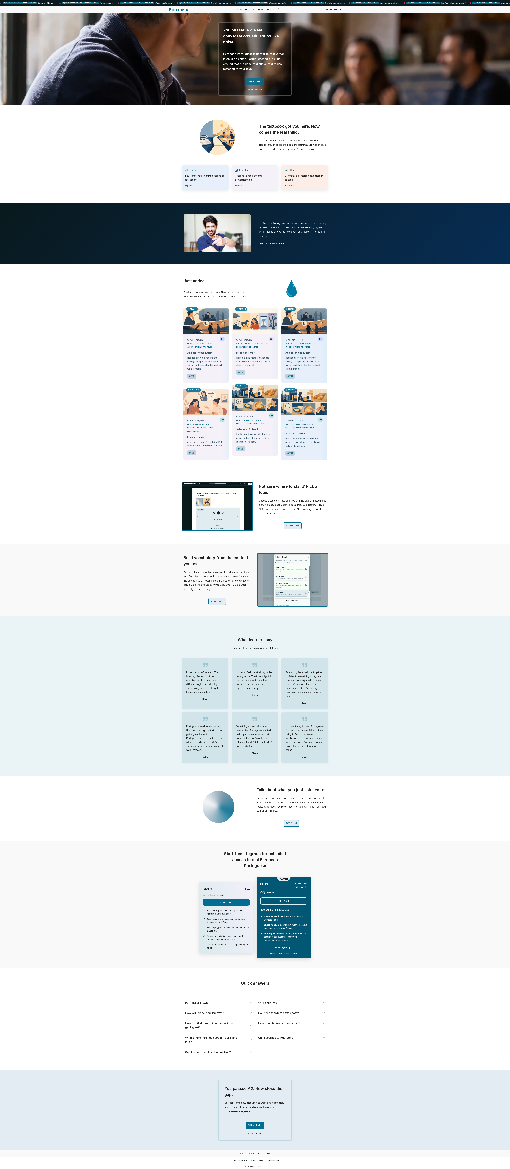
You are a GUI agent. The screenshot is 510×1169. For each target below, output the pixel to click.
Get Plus (284, 901)
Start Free (226, 902)
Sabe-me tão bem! (247, 429)
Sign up (337, 9)
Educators (253, 1154)
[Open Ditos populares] (255, 321)
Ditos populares (245, 352)
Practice (249, 9)
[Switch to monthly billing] (262, 892)
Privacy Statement (239, 1160)
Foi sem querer (196, 437)
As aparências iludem (199, 352)
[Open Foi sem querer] (206, 402)
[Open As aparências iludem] (206, 321)
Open (192, 376)
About (241, 1154)
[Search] (278, 9)
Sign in (329, 9)
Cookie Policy (257, 1160)
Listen (239, 9)
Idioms (260, 9)
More (269, 9)
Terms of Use (273, 1160)
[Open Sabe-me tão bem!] (255, 398)
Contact (267, 1154)
